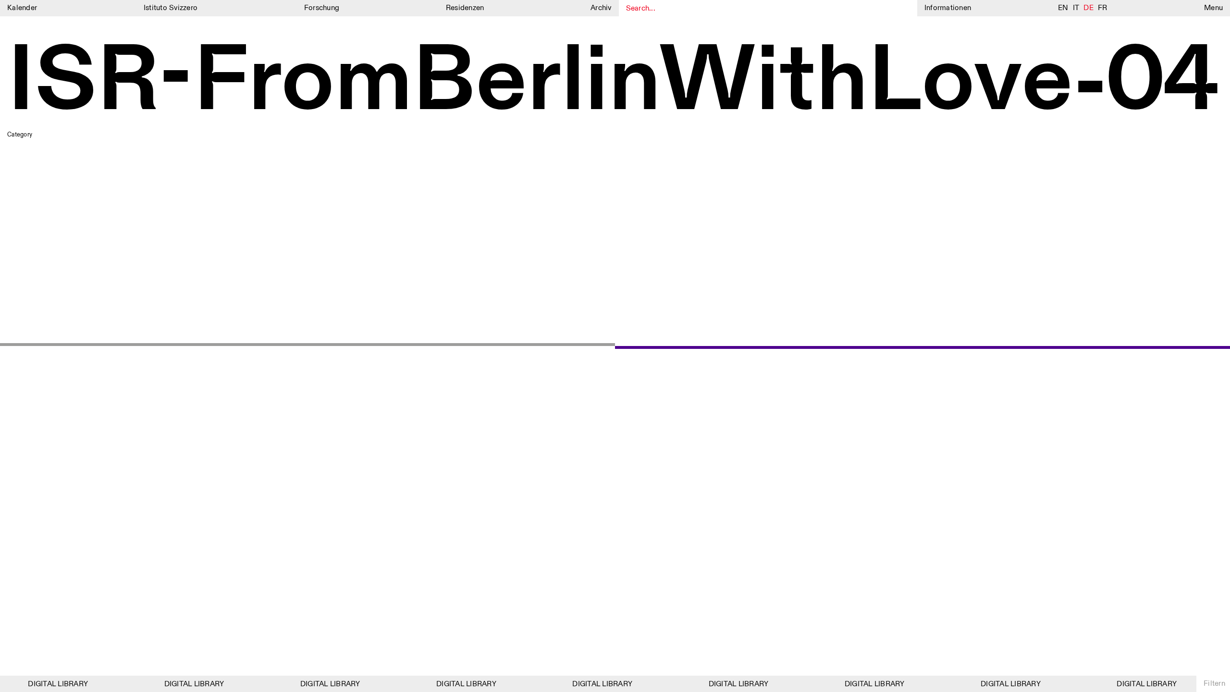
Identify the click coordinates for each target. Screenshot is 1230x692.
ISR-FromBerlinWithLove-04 (613, 82)
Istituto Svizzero (170, 7)
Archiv (601, 7)
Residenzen (465, 7)
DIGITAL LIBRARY (52, 684)
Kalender (22, 7)
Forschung (321, 7)
